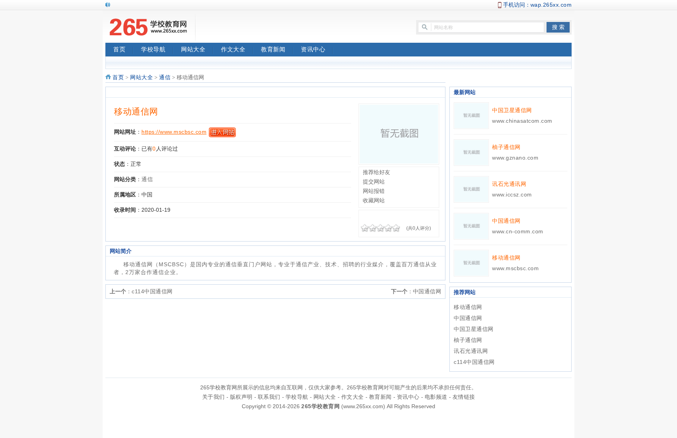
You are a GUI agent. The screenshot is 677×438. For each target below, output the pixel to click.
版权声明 (241, 397)
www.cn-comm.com (517, 231)
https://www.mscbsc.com (173, 132)
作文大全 (233, 49)
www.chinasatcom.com (522, 121)
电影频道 (436, 397)
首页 (119, 49)
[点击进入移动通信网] (398, 134)
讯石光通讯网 (509, 184)
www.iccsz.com (512, 194)
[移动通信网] (471, 263)
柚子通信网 (506, 147)
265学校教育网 (320, 406)
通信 (164, 77)
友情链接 (464, 397)
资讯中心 (313, 49)
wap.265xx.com (551, 5)
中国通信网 (427, 291)
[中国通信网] (471, 226)
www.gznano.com (515, 157)
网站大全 (193, 49)
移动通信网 (136, 111)
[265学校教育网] (148, 28)
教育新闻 (273, 49)
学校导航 (153, 49)
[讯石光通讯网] (471, 189)
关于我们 (213, 397)
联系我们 (269, 397)
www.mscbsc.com (515, 268)
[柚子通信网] (471, 152)
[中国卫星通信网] (471, 115)
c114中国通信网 (152, 291)
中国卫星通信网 (512, 110)
